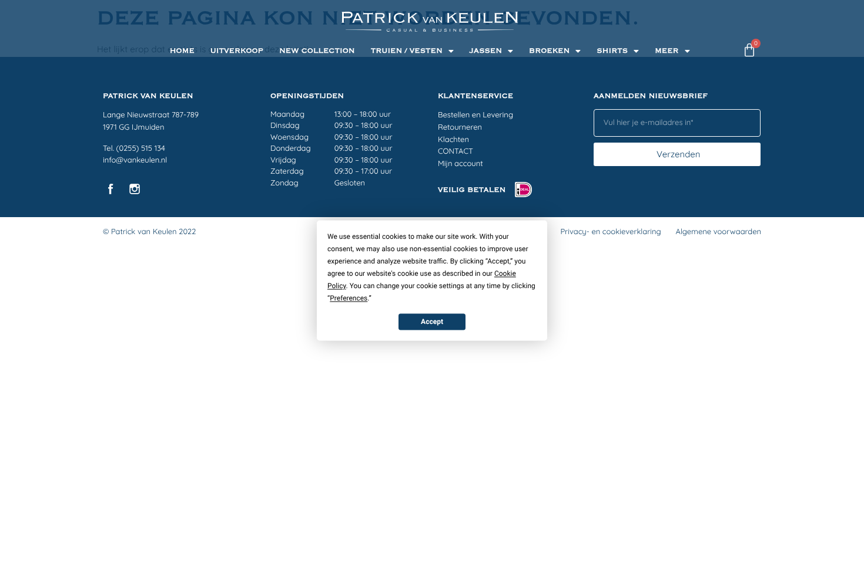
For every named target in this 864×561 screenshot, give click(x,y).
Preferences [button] (348, 298)
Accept (432, 321)
